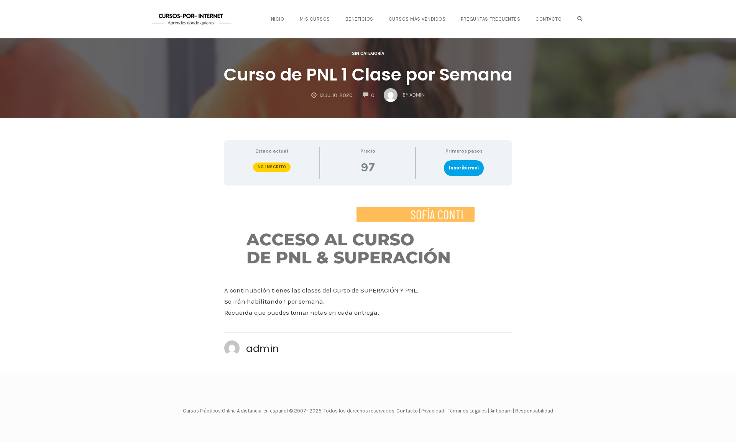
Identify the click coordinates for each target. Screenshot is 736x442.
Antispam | (502, 411)
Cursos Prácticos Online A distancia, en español (236, 411)
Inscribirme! (464, 168)
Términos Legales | (468, 411)
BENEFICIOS (359, 19)
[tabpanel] (368, 255)
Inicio (276, 19)
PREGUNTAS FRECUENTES (490, 19)
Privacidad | (434, 411)
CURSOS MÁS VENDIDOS (417, 19)
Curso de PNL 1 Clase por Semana (368, 74)
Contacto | (408, 411)
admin (262, 348)
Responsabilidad (534, 411)
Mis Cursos (315, 19)
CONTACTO (549, 19)
